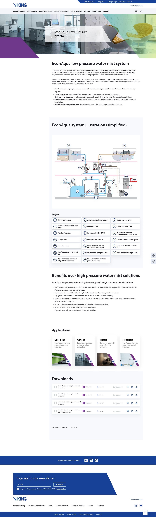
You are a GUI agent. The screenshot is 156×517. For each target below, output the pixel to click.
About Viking (96, 11)
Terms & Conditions (86, 514)
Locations (100, 506)
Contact (106, 11)
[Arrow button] (68, 361)
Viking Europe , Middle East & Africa (119, 2)
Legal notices (59, 514)
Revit (50, 506)
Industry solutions (45, 11)
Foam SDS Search (62, 506)
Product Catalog (19, 11)
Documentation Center (36, 506)
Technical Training (78, 506)
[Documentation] (153, 261)
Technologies (32, 11)
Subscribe (59, 484)
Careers (87, 11)
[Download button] (136, 11)
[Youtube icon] (141, 505)
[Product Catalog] (153, 255)
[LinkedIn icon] (136, 505)
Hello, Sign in (88, 2)
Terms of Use (71, 514)
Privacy (99, 514)
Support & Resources (61, 11)
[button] (101, 1)
